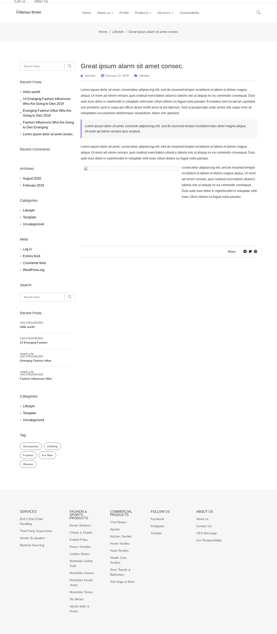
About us (103, 12)
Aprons (115, 529)
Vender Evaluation (32, 538)
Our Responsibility (209, 540)
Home (87, 12)
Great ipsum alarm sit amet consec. (132, 66)
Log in (27, 249)
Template (29, 217)
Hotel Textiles (119, 550)
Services (164, 12)
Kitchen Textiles (121, 536)
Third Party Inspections (36, 531)
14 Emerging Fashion (33, 342)
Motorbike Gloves (82, 573)
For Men (47, 455)
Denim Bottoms (80, 525)
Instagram (158, 526)
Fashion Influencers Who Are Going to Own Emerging (48, 125)
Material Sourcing (32, 545)
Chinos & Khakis (81, 532)
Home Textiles (120, 543)
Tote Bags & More (122, 581)
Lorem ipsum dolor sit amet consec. (48, 134)
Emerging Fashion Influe (35, 360)
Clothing (52, 446)
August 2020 (32, 178)
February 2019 (33, 185)
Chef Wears (118, 522)
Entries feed (31, 256)
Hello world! (31, 92)
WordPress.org (33, 270)
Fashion (28, 455)
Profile (124, 12)
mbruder (90, 75)
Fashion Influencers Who (36, 378)
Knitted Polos (79, 539)
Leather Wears (80, 554)
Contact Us (204, 526)
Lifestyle (118, 32)
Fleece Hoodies (80, 546)
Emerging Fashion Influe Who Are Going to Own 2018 (47, 113)
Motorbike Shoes (81, 592)
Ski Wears (77, 599)
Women (28, 464)
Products (141, 12)
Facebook (157, 519)
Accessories (31, 446)
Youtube (156, 533)
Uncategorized (33, 224)
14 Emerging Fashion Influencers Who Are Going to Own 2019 (47, 101)
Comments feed (34, 263)
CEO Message (206, 533)
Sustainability (189, 12)
